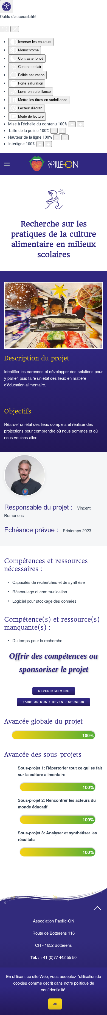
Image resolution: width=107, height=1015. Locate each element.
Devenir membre (53, 691)
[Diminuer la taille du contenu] (72, 124)
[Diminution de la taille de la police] (54, 131)
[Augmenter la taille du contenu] (80, 124)
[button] (7, 164)
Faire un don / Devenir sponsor (53, 702)
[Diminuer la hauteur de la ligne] (56, 137)
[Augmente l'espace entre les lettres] (48, 144)
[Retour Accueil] (53, 164)
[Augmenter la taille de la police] (62, 131)
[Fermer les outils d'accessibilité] (14, 29)
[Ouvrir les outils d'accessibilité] (6, 6)
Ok (55, 1004)
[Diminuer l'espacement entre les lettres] (40, 144)
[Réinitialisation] (4, 29)
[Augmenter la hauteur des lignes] (65, 137)
